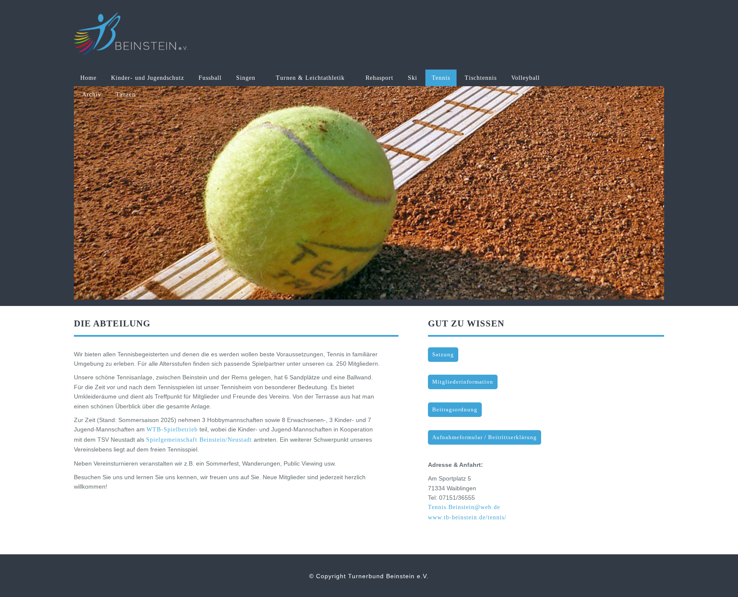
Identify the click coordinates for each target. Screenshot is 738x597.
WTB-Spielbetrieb (172, 429)
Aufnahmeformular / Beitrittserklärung (484, 437)
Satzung (443, 355)
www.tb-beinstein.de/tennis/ (467, 517)
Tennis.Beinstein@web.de (464, 507)
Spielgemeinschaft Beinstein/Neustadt (199, 440)
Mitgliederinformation (462, 382)
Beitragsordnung (454, 410)
